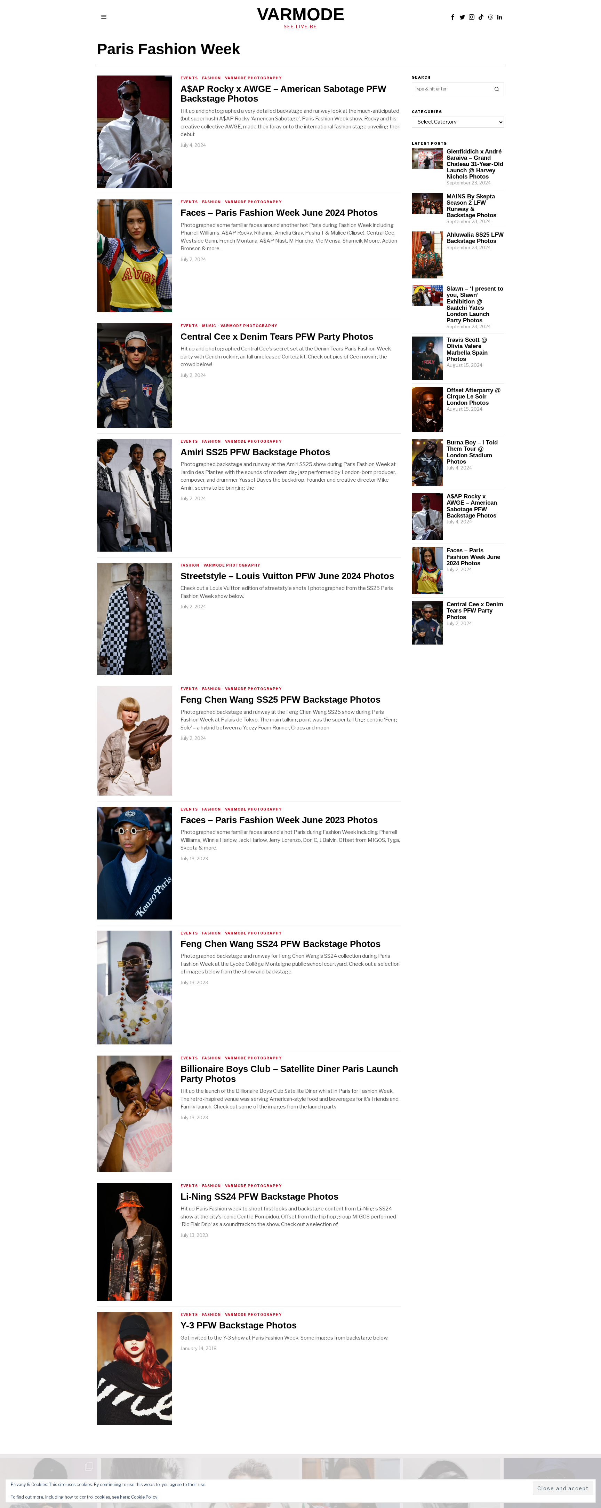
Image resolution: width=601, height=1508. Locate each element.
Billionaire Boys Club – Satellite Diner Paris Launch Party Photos (289, 1074)
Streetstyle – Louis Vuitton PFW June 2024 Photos (287, 576)
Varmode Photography (253, 78)
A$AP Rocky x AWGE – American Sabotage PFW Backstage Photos (283, 94)
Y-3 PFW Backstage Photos (239, 1325)
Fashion (211, 78)
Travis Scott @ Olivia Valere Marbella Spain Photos (467, 349)
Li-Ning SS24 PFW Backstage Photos (259, 1197)
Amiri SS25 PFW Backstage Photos (255, 452)
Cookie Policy (144, 1497)
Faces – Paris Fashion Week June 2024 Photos (279, 213)
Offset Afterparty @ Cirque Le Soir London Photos (474, 396)
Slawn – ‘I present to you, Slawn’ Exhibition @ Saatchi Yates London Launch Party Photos (475, 304)
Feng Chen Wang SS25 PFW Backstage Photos (280, 700)
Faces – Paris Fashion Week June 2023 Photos (279, 820)
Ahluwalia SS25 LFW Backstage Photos (475, 237)
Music (209, 326)
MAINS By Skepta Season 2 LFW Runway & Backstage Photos (471, 205)
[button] (497, 89)
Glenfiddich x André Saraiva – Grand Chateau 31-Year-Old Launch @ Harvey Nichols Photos (475, 164)
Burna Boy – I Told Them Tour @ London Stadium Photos (472, 451)
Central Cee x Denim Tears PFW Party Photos (277, 337)
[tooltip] (453, 17)
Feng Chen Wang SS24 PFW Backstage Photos (280, 944)
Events (189, 78)
